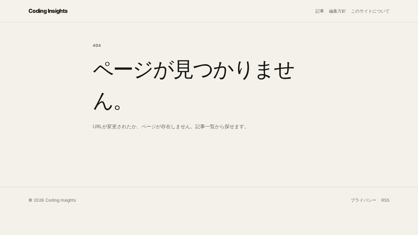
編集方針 (337, 10)
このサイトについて (370, 10)
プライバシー (363, 200)
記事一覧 (205, 126)
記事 (319, 10)
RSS (385, 200)
